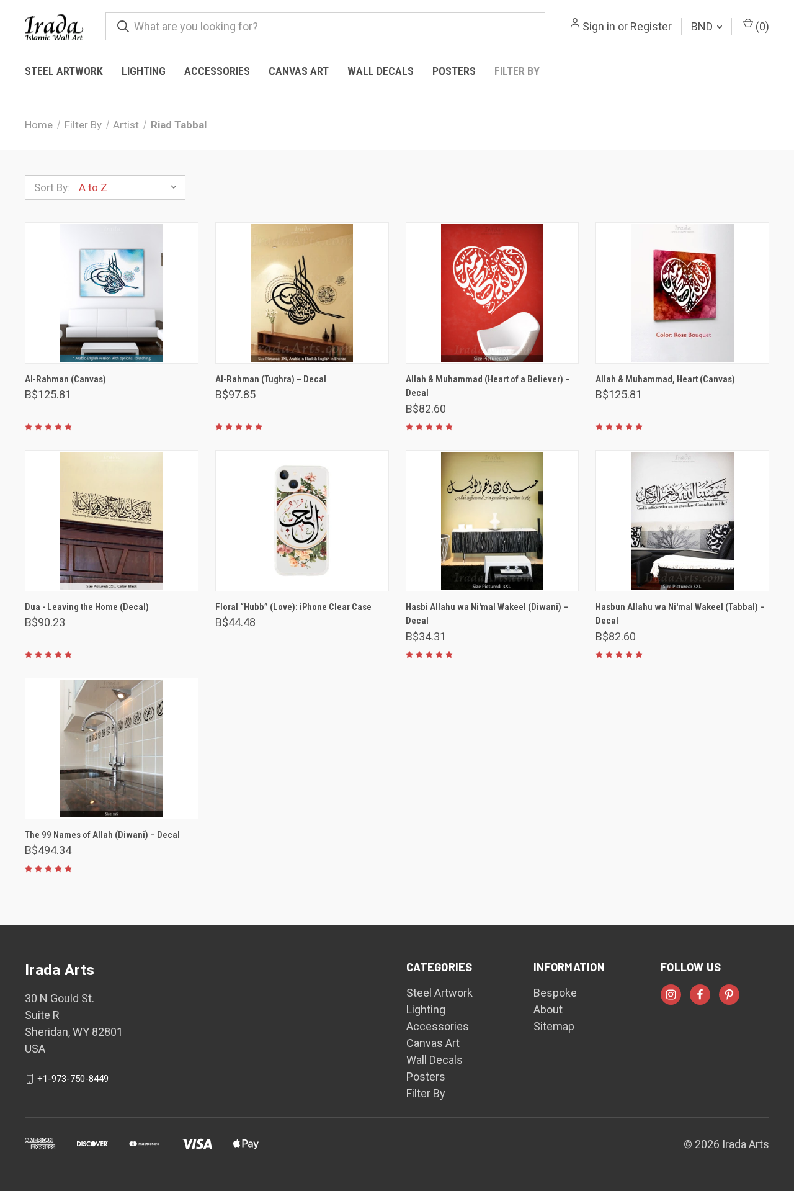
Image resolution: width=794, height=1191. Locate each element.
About (548, 1009)
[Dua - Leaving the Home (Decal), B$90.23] (111, 520)
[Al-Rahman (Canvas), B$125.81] (111, 293)
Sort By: (52, 187)
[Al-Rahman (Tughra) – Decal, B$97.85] (302, 293)
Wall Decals (380, 71)
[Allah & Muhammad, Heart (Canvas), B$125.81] (682, 293)
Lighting (144, 71)
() (761, 26)
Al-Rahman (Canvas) (65, 379)
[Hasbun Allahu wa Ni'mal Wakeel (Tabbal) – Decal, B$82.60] (682, 520)
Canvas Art (299, 71)
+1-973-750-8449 (73, 1078)
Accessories (217, 71)
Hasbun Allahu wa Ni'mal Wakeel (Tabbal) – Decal (680, 614)
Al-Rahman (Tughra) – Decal (270, 379)
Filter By (517, 71)
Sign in (598, 26)
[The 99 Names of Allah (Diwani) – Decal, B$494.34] (111, 748)
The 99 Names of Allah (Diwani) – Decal (102, 834)
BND (703, 26)
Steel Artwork (64, 71)
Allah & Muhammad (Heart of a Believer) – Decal (488, 386)
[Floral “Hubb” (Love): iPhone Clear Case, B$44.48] (302, 520)
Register (651, 26)
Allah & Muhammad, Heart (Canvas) (665, 379)
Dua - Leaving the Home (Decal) (87, 607)
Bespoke (555, 992)
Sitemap (553, 1026)
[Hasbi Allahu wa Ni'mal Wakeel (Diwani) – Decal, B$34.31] (492, 520)
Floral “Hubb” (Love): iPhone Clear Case (293, 607)
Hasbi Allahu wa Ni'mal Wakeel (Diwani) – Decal (487, 614)
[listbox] (131, 187)
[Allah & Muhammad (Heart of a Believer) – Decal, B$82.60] (492, 293)
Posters (454, 71)
